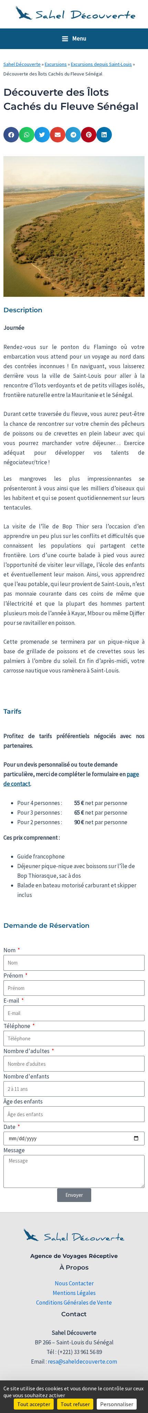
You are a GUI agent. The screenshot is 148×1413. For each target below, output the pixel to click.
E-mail (11, 1000)
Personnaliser (116, 1404)
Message (14, 1150)
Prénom (13, 975)
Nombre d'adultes (27, 1051)
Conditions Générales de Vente (74, 1302)
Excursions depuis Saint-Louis (101, 64)
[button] (11, 134)
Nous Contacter (74, 1283)
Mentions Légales (74, 1293)
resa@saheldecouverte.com (82, 1361)
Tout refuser (75, 1404)
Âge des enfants (23, 1101)
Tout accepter (33, 1404)
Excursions (56, 64)
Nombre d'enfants (26, 1076)
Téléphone (17, 1026)
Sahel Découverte (22, 64)
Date (10, 1127)
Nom (10, 950)
